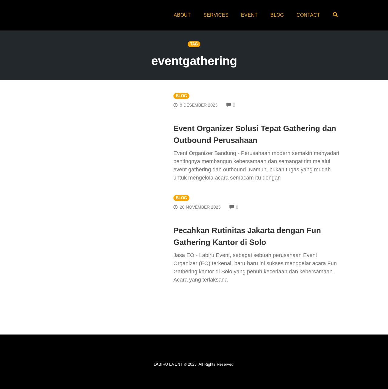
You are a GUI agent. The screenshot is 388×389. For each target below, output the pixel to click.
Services (216, 15)
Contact (308, 15)
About (182, 15)
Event (249, 15)
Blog (277, 15)
